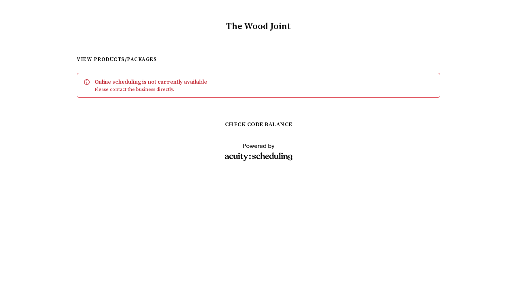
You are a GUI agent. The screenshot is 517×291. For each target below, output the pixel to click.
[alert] (258, 85)
